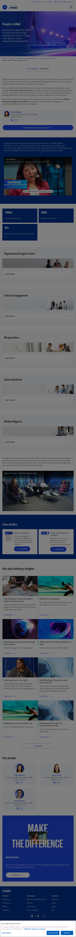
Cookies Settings (6, 933)
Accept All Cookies (53, 933)
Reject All (67, 933)
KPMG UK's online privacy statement (34, 929)
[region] (38, 928)
